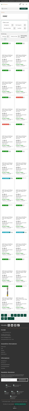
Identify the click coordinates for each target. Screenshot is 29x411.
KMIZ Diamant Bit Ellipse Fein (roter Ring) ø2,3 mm (7, 218)
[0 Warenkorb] (23, 4)
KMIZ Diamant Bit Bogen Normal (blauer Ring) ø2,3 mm (21, 110)
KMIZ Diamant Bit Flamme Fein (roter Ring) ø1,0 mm (21, 299)
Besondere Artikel (7, 28)
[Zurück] (2, 315)
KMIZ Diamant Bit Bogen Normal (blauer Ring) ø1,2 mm (7, 56)
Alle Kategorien (18, 25)
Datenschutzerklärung (20, 374)
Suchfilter (19, 28)
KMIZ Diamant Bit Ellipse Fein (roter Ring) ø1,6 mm (7, 191)
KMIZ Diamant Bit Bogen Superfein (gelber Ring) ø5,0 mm (21, 164)
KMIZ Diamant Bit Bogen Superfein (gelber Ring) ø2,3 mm (7, 164)
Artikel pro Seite (14, 36)
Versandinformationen (5, 366)
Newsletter (3, 368)
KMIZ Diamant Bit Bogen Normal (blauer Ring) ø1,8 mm (21, 83)
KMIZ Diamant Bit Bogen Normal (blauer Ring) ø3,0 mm (7, 137)
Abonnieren (22, 379)
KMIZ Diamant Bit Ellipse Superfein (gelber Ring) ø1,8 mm (21, 272)
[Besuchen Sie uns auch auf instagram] (15, 325)
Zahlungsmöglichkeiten (5, 364)
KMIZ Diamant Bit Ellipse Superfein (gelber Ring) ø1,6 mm (7, 272)
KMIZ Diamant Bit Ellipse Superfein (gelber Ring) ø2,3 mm (7, 299)
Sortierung (4, 36)
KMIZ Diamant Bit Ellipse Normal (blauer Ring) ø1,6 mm (21, 218)
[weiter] (11, 318)
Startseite (3, 12)
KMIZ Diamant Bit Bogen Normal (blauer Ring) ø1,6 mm (7, 83)
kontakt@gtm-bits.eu (7, 337)
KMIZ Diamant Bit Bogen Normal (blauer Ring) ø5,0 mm (21, 137)
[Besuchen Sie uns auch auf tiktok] (18, 325)
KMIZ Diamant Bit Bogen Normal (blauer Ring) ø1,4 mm (21, 56)
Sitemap (2, 350)
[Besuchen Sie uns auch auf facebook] (9, 325)
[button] (2, 39)
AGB (2, 348)
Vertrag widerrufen (20, 404)
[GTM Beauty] (4, 4)
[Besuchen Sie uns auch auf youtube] (12, 325)
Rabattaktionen (4, 360)
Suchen (23, 8)
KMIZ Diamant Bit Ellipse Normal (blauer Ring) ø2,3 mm (21, 245)
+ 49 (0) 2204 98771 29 (6, 332)
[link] (14, 26)
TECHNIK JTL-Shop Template (8, 404)
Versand (10, 60)
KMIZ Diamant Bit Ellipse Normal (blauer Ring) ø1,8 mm (7, 245)
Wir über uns (3, 362)
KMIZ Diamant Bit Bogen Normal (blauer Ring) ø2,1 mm (7, 110)
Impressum (3, 352)
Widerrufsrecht (3, 354)
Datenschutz (3, 346)
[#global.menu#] (26, 4)
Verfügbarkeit (6, 25)
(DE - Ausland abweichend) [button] (7, 66)
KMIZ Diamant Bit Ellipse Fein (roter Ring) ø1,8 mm (21, 191)
